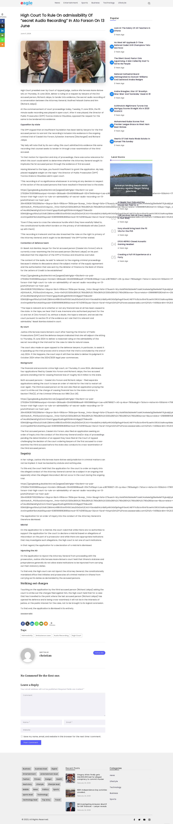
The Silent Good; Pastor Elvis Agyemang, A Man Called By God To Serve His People (131, 61)
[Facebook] (23, 622)
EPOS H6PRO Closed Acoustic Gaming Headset (132, 243)
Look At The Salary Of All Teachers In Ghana (132, 29)
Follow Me (99, 653)
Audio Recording (61, 636)
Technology (115, 787)
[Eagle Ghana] (26, 3)
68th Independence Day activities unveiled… (92, 791)
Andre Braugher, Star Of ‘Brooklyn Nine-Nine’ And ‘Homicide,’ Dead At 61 (132, 92)
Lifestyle (114, 781)
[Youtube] (144, 820)
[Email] (41, 622)
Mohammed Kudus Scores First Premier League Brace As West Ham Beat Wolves (131, 124)
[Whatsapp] (37, 622)
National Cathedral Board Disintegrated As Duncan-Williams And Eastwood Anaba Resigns (131, 77)
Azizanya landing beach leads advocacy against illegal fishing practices (131, 188)
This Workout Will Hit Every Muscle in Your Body (134, 216)
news (112, 775)
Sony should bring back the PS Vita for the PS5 (132, 229)
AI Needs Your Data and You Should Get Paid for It (131, 203)
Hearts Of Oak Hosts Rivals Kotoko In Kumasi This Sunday (132, 140)
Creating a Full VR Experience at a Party (134, 256)
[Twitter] (139, 820)
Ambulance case (43, 636)
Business (114, 793)
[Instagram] (149, 820)
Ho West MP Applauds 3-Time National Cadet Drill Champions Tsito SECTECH (132, 45)
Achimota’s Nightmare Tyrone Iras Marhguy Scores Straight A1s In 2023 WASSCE (131, 108)
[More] (46, 622)
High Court (76, 636)
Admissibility (27, 636)
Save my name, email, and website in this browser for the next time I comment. (62, 736)
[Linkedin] (32, 622)
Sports (113, 799)
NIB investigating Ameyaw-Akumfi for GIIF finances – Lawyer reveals (92, 805)
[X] (27, 622)
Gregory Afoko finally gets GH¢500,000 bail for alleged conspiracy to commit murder (90, 776)
